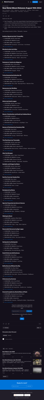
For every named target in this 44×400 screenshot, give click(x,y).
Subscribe (35, 1)
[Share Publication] (31, 2)
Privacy (21, 392)
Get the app (27, 395)
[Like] (3, 16)
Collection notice (29, 392)
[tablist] (7, 335)
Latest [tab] (6, 348)
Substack (16, 397)
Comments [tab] (5, 335)
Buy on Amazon (8, 174)
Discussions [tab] (11, 348)
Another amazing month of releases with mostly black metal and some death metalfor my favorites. (16, 354)
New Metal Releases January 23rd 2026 (12, 368)
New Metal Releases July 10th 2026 (11, 360)
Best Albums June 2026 (8, 351)
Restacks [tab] (9, 335)
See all (4, 376)
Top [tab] (3, 348)
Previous (6, 327)
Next (38, 327)
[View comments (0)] (6, 16)
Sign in (40, 1)
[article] (22, 354)
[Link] (1, 36)
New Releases (5, 6)
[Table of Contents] (1, 200)
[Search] (28, 2)
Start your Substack (19, 395)
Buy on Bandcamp (8, 46)
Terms (25, 392)
